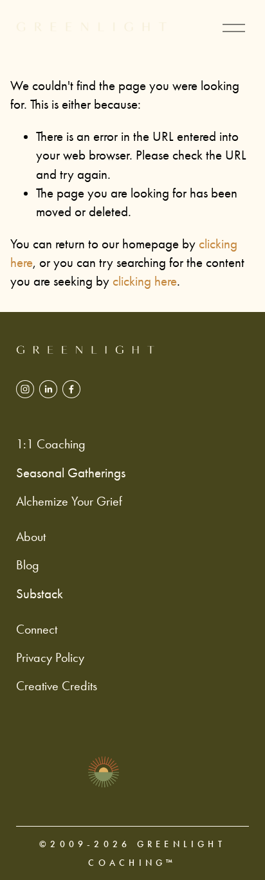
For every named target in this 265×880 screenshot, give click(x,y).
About (31, 536)
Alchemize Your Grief (69, 501)
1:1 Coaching (51, 444)
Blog (27, 565)
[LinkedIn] (48, 389)
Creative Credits (56, 686)
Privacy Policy (50, 657)
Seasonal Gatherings (70, 473)
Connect (36, 629)
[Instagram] (25, 389)
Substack (39, 593)
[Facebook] (71, 389)
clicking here (145, 281)
